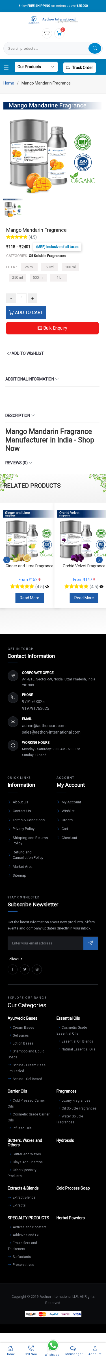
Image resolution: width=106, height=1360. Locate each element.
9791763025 (33, 701)
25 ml (29, 267)
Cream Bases (23, 1028)
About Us (20, 802)
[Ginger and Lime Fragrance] (47, 587)
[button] (99, 559)
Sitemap (19, 875)
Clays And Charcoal (28, 1162)
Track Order (82, 67)
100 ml (70, 267)
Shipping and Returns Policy (30, 841)
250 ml (17, 277)
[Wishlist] (47, 33)
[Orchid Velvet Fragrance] (101, 587)
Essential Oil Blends (77, 1041)
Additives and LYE (26, 1235)
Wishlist (68, 811)
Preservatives (23, 1265)
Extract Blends (24, 1197)
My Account (71, 802)
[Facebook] (13, 969)
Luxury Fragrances (75, 1100)
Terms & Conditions (29, 820)
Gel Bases (20, 1035)
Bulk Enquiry (54, 328)
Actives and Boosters (29, 1227)
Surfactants (21, 1257)
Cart (65, 829)
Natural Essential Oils (78, 1049)
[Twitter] (25, 969)
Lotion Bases (22, 1043)
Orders (67, 820)
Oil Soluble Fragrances (79, 1108)
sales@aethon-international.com (51, 732)
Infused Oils (22, 1128)
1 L (59, 277)
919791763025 (35, 708)
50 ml (50, 267)
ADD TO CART (28, 312)
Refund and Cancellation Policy (28, 855)
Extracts (19, 1205)
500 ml (38, 277)
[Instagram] (37, 969)
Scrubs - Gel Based (27, 1079)
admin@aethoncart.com (44, 725)
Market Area (23, 866)
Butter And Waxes (26, 1154)
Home (8, 83)
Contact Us (22, 811)
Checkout (69, 838)
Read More (29, 598)
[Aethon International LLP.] (53, 20)
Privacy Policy (23, 829)
